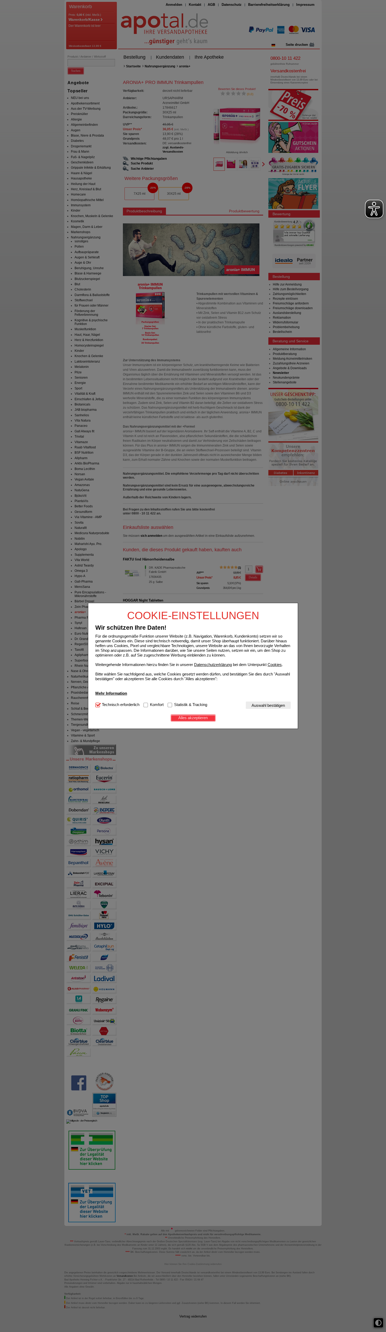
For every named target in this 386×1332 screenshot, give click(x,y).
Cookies (275, 664)
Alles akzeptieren (193, 717)
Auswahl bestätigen (268, 705)
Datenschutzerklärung (213, 664)
